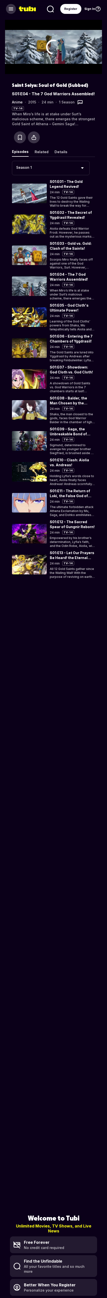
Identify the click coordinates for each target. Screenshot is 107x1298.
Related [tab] (42, 152)
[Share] (34, 137)
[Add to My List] (20, 137)
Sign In (89, 9)
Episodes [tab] (20, 151)
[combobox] (50, 168)
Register (70, 9)
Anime (17, 102)
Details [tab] (60, 152)
